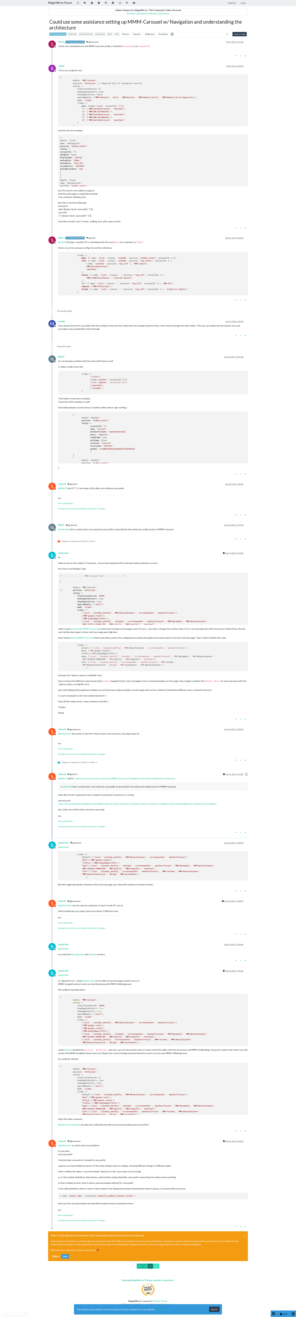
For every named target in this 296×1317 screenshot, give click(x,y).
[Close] (244, 1235)
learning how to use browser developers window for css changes (81, 508)
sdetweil (62, 484)
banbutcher (63, 553)
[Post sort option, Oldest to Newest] (227, 34)
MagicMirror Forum (60, 2)
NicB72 (61, 357)
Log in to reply (239, 34)
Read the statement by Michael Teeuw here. (148, 13)
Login (65, 1256)
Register (56, 1256)
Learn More (161, 1309)
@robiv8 (91, 238)
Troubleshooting (59, 34)
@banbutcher (75, 729)
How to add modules (65, 503)
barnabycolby (78, 954)
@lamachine (93, 42)
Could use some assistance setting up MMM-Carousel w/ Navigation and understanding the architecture (124, 778)
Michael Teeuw (160, 1301)
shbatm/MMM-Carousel (81, 637)
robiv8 (61, 66)
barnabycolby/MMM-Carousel (84, 628)
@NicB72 (74, 484)
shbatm (61, 42)
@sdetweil (72, 525)
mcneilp (61, 321)
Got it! (214, 1309)
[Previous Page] (140, 1266)
